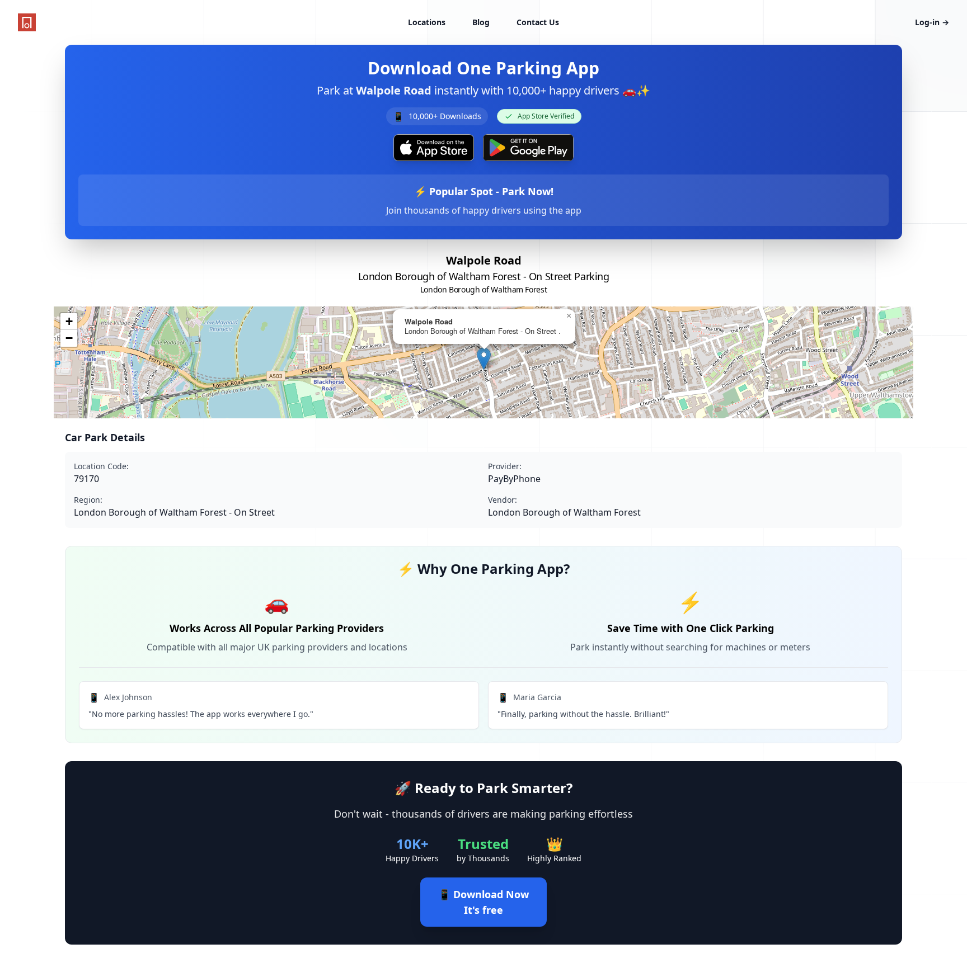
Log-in (932, 22)
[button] (484, 358)
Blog (481, 22)
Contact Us (538, 22)
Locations (426, 22)
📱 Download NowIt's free (483, 902)
